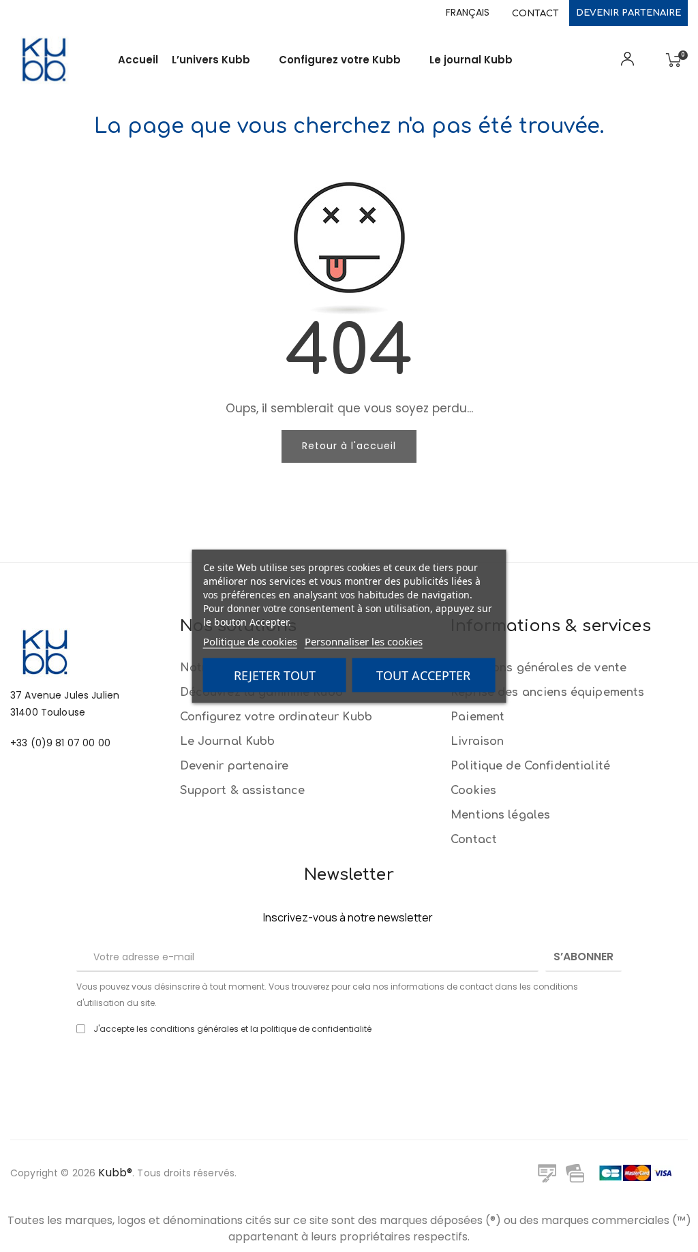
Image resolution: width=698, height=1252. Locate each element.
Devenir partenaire (628, 13)
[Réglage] (625, 63)
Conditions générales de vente (538, 668)
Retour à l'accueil (349, 446)
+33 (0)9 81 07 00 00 (60, 743)
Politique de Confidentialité (530, 766)
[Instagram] (368, 1071)
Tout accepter (423, 675)
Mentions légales (500, 815)
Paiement (477, 717)
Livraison (477, 741)
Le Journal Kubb (227, 741)
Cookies (473, 790)
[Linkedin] (330, 1071)
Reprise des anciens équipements (547, 692)
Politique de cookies (250, 640)
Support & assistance (242, 790)
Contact (535, 13)
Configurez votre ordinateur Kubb (276, 717)
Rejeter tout (275, 675)
